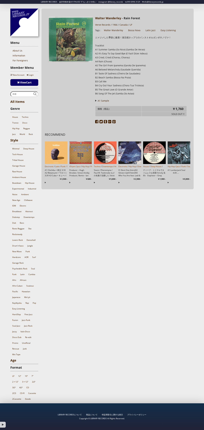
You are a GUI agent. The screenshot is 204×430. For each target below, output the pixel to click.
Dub (14, 223)
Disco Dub (16, 337)
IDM (14, 205)
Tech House (17, 154)
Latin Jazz (151, 30)
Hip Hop (15, 128)
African (23, 280)
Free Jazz (29, 314)
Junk (25, 348)
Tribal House (18, 160)
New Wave (17, 251)
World (22, 134)
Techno (25, 117)
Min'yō (27, 297)
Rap (27, 303)
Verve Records (102, 24)
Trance (15, 122)
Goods (28, 399)
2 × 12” (15, 381)
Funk (14, 274)
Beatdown (16, 183)
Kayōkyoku (17, 303)
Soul (33, 268)
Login (31, 75)
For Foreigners (20, 60)
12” (19, 376)
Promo (15, 343)
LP (13, 376)
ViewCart (25, 82)
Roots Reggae (18, 228)
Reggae (26, 128)
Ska (29, 228)
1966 (114, 24)
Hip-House (29, 183)
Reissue (15, 348)
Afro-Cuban (17, 285)
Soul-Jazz (16, 325)
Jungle (30, 245)
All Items (17, 101)
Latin (22, 274)
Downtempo (29, 217)
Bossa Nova (134, 30)
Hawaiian (26, 291)
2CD (14, 393)
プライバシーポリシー (136, 414)
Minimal (15, 148)
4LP (20, 387)
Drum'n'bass (18, 245)
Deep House (28, 148)
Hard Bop (16, 314)
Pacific (15, 291)
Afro (14, 280)
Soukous (30, 285)
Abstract (29, 211)
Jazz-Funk (26, 320)
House (15, 117)
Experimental (18, 188)
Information (19, 55)
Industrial (32, 188)
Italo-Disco (25, 331)
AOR (26, 257)
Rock (31, 134)
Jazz (14, 134)
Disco (24, 122)
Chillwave (28, 200)
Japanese (16, 297)
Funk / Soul (66, 166)
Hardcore (16, 257)
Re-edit (28, 337)
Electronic (49, 166)
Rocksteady (17, 234)
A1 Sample (103, 100)
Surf (34, 257)
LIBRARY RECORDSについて (70, 414)
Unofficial (26, 343)
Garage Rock (18, 263)
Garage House (18, 165)
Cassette (32, 393)
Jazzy (14, 331)
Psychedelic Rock (19, 268)
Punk (28, 251)
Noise (14, 194)
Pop (34, 303)
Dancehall (31, 240)
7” (32, 376)
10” (26, 376)
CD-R (22, 393)
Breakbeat (17, 211)
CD (27, 387)
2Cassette (16, 399)
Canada (124, 24)
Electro (23, 205)
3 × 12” (25, 381)
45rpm (72, 166)
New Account (18, 75)
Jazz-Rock (28, 325)
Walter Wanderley (108, 18)
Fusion (15, 320)
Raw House (17, 171)
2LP (33, 381)
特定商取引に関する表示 (112, 414)
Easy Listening (18, 308)
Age (13, 360)
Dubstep (16, 217)
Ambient (25, 194)
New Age (16, 200)
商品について (92, 414)
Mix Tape (16, 354)
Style (14, 140)
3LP (13, 387)
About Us (17, 50)
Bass (22, 223)
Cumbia (31, 274)
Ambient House (19, 177)
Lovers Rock (17, 240)
